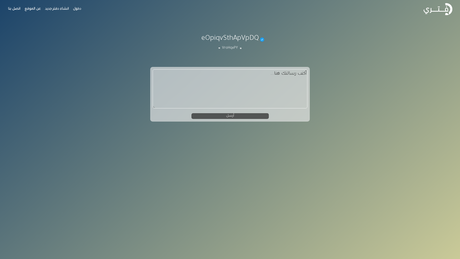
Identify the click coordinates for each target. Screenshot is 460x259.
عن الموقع (33, 9)
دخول (77, 9)
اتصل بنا (14, 9)
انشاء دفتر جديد (57, 9)
